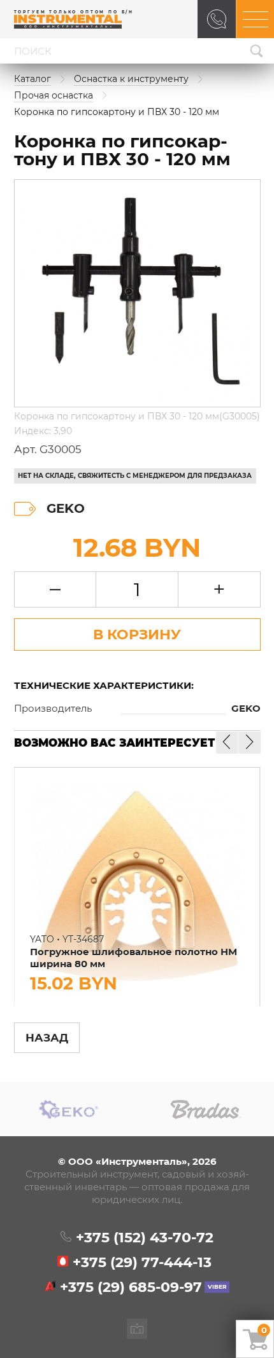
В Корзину (137, 634)
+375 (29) (142, 1263)
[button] (249, 742)
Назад (46, 1037)
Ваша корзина (264, 1330)
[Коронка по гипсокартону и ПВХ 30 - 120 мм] (137, 293)
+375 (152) (144, 1238)
